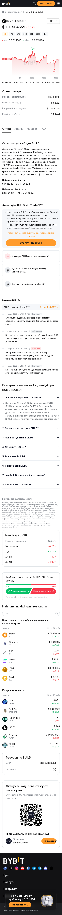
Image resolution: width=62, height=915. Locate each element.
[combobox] (30, 613)
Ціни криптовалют (12, 12)
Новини (32, 128)
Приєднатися (19, 904)
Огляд (6, 128)
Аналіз (18, 128)
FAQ (43, 128)
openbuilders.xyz (48, 763)
